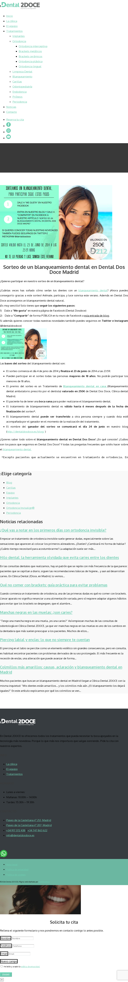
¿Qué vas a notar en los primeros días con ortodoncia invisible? (53, 530)
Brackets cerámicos (30, 56)
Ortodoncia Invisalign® (20, 507)
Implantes (18, 36)
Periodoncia (19, 101)
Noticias (11, 106)
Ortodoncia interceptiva (33, 46)
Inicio (9, 16)
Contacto (11, 111)
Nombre (5, 938)
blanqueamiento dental (92, 290)
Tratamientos (14, 31)
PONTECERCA (44, 882)
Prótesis (17, 96)
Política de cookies (16, 874)
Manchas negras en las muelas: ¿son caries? (36, 612)
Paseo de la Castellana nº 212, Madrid (28, 820)
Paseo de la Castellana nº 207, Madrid (29, 825)
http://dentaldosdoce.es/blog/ (25, 431)
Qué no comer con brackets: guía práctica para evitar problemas (53, 585)
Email (4, 953)
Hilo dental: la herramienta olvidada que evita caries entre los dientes (59, 557)
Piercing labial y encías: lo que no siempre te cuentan (45, 639)
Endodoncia (19, 91)
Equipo (10, 492)
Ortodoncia (19, 41)
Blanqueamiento (22, 76)
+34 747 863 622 (37, 830)
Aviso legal (11, 864)
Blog (9, 482)
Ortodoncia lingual (30, 66)
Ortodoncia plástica (30, 61)
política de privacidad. (30, 966)
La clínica (11, 21)
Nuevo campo (8, 961)
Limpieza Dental (22, 71)
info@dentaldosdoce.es (20, 835)
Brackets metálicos (30, 51)
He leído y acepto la (22, 966)
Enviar (6, 974)
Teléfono (5, 945)
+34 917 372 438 (15, 830)
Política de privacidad (17, 869)
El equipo (12, 26)
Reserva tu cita (15, 119)
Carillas (17, 81)
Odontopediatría (22, 86)
